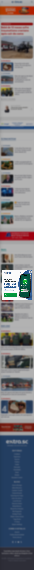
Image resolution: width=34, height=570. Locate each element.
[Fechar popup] (30, 272)
